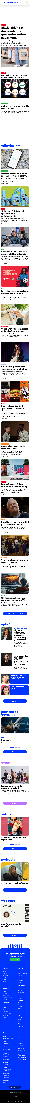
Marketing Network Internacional (7, 1070)
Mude (19, 1023)
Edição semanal (21, 1048)
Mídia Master (6, 1043)
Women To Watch (7, 985)
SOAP (19, 1000)
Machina (19, 1015)
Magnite (19, 1019)
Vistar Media (20, 1014)
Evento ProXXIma (7, 1013)
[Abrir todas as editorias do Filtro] (18, 145)
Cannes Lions (6, 1004)
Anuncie (19, 1040)
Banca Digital (6, 995)
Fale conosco (20, 1045)
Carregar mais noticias (15, 613)
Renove (19, 1038)
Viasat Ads (20, 1017)
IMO (18, 1002)
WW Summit (5, 1011)
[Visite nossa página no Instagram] (15, 1101)
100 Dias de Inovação (22, 973)
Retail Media (20, 987)
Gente (4, 979)
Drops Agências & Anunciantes (21, 979)
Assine (19, 1036)
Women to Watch (21, 1050)
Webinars (5, 993)
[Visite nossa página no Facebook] (8, 1101)
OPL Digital (20, 1006)
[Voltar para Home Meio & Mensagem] (13, 2)
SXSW (4, 1006)
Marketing (5, 975)
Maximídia (5, 1015)
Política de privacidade (20, 1042)
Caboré (4, 1019)
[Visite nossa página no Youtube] (22, 1101)
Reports (5, 999)
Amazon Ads (20, 1004)
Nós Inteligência (21, 1012)
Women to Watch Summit (8, 1038)
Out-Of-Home (21, 992)
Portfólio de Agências (7, 997)
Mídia (4, 977)
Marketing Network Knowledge (7, 1055)
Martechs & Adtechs (22, 994)
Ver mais (15, 701)
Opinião (6, 624)
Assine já (15, 959)
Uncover (19, 1021)
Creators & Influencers (20, 989)
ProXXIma (5, 983)
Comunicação (6, 973)
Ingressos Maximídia (20, 1054)
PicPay (19, 1010)
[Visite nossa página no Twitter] (11, 1101)
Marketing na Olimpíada (20, 976)
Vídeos (4, 991)
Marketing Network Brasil (8, 1048)
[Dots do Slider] (12, 747)
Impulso (19, 1008)
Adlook (19, 1028)
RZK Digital (20, 1025)
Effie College (6, 1077)
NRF (4, 1009)
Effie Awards (6, 1017)
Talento (19, 982)
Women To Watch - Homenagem (7, 1058)
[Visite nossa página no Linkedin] (18, 1101)
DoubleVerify (20, 1027)
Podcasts (5, 989)
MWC (4, 1008)
